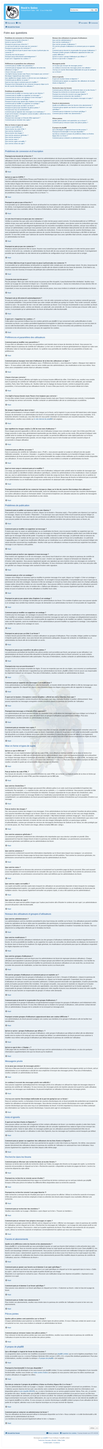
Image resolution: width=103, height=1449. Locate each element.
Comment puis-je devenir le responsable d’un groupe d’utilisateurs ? (74, 50)
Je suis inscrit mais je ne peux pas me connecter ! (21, 46)
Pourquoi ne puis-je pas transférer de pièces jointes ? (22, 107)
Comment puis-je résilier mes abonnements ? (67, 113)
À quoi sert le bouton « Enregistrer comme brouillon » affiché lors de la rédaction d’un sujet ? (27, 115)
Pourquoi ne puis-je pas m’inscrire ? (16, 44)
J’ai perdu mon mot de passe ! (15, 54)
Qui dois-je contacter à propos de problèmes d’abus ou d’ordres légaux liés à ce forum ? (73, 135)
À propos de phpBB (46, 1358)
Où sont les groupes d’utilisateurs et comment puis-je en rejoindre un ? (73, 47)
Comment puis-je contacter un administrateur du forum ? (70, 138)
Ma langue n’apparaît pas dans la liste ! (17, 76)
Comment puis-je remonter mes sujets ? (18, 120)
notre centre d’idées (41, 1373)
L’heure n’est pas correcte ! (14, 72)
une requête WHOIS (27, 1391)
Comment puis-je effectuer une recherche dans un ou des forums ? (74, 90)
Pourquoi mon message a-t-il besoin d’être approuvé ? (22, 118)
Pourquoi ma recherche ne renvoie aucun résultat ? (69, 92)
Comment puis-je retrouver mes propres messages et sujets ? (72, 98)
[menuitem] (18, 23)
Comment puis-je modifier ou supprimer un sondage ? (22, 103)
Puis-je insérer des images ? (14, 133)
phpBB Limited (63, 1354)
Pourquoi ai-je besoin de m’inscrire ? (17, 40)
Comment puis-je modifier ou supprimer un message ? (22, 95)
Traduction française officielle (47, 1440)
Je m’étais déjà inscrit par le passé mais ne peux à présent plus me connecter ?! (27, 51)
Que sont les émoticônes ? (14, 131)
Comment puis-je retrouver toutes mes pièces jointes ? (70, 122)
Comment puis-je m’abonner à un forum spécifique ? (69, 111)
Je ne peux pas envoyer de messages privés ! (67, 65)
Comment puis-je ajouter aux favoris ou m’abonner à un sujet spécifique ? (72, 108)
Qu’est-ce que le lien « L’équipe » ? (63, 58)
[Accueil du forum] (12, 11)
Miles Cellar (61, 1440)
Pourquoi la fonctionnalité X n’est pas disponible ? (68, 131)
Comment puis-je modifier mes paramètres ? (19, 65)
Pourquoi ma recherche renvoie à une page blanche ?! (70, 94)
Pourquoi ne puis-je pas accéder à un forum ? (20, 105)
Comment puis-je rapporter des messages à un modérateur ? (25, 112)
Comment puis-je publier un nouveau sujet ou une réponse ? (24, 93)
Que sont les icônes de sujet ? (15, 143)
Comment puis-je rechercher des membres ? (67, 96)
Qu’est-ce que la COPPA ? (13, 42)
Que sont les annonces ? (13, 137)
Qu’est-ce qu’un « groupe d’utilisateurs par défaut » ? (69, 56)
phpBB (45, 1438)
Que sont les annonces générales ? (16, 135)
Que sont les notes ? (12, 139)
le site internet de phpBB (43, 419)
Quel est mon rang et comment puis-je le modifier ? (21, 82)
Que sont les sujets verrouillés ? (15, 141)
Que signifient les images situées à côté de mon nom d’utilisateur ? (26, 78)
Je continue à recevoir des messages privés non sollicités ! (71, 68)
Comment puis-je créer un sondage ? (17, 99)
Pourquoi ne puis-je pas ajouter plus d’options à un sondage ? (25, 101)
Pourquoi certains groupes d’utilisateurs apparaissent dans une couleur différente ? (72, 53)
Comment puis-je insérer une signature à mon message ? (23, 97)
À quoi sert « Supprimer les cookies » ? (18, 58)
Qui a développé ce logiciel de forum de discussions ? (69, 129)
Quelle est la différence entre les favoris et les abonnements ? (72, 105)
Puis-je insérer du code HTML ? (15, 129)
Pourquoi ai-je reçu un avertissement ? (17, 109)
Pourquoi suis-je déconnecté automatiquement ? (20, 56)
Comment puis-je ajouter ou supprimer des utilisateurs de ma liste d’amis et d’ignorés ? (73, 82)
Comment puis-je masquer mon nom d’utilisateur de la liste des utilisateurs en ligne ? (25, 69)
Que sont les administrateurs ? (62, 40)
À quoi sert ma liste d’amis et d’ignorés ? (65, 79)
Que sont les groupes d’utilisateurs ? (64, 44)
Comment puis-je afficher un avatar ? (17, 80)
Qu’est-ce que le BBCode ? (14, 127)
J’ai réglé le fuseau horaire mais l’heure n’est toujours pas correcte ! (27, 74)
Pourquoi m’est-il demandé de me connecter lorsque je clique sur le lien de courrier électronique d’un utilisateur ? (27, 85)
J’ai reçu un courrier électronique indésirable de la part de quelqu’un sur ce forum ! (74, 71)
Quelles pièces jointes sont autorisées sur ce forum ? (69, 120)
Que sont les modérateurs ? (61, 42)
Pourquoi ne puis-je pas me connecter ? (18, 48)
